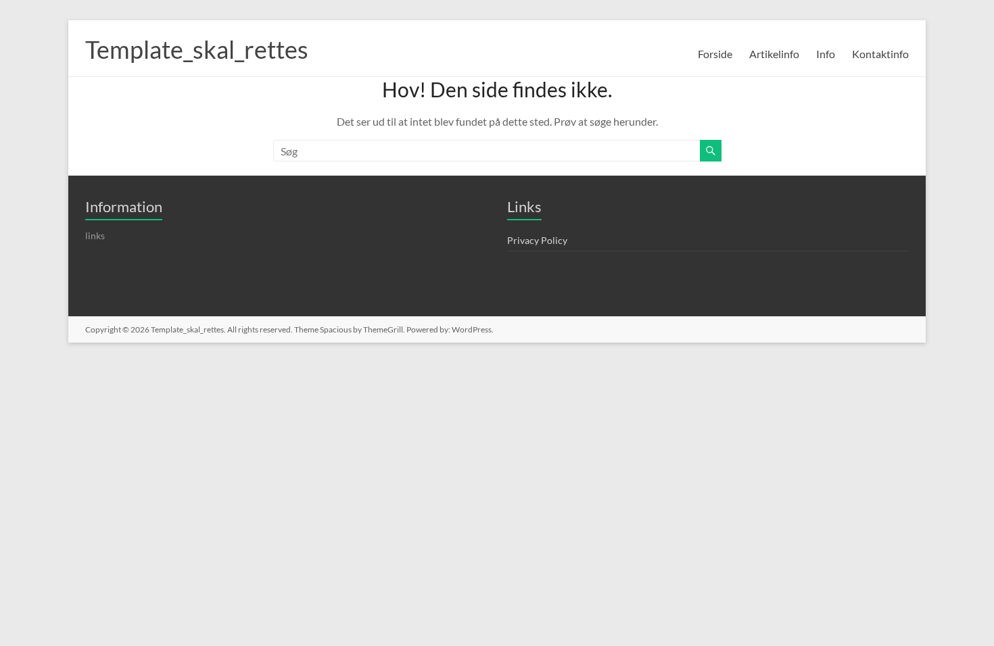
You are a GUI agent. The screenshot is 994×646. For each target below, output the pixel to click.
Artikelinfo (774, 53)
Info (825, 53)
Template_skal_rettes (196, 49)
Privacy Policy (537, 240)
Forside (715, 53)
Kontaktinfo (880, 53)
